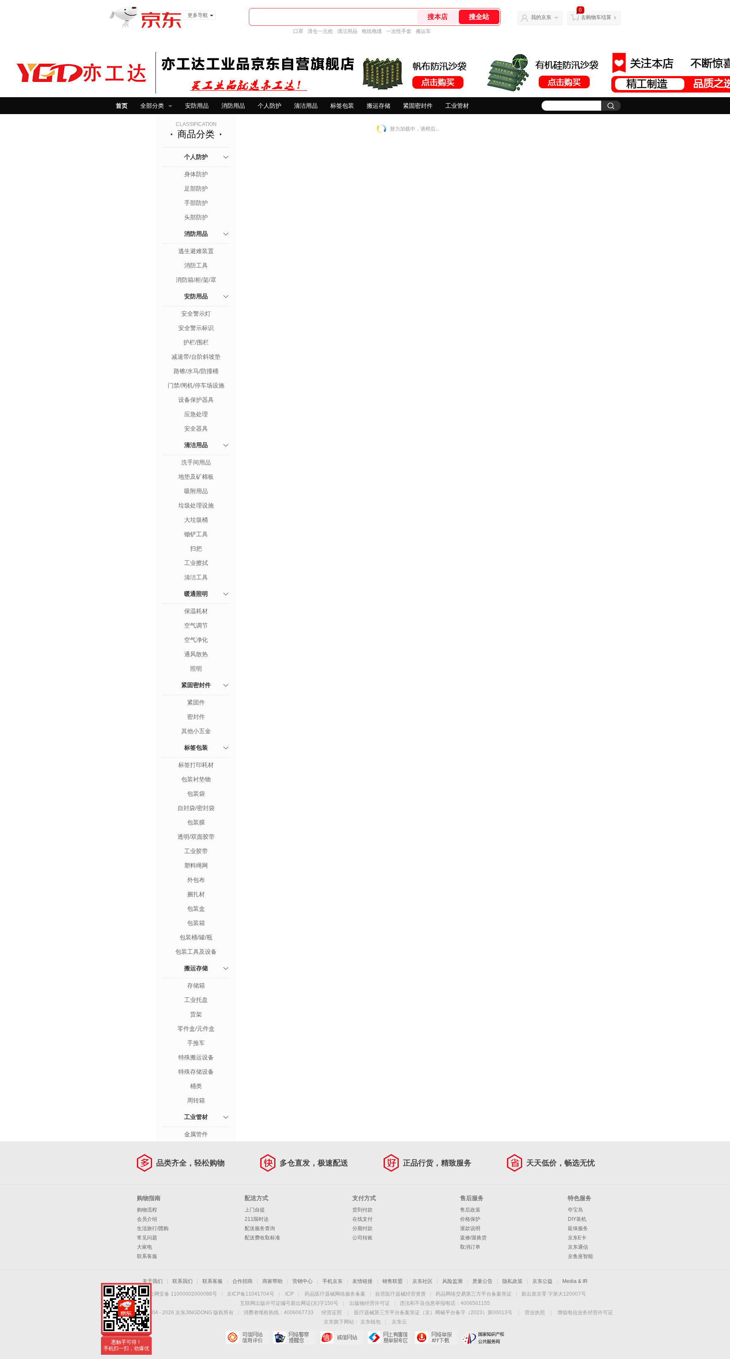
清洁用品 (347, 31)
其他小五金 (196, 731)
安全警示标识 (196, 328)
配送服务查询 (260, 1228)
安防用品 (197, 105)
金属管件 (196, 1134)
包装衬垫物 (196, 779)
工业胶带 (196, 851)
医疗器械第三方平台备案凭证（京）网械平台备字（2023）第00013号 (433, 1312)
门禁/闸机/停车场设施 (196, 385)
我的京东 (541, 17)
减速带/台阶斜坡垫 (196, 356)
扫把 (196, 548)
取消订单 (470, 1247)
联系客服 (147, 1256)
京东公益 (542, 1281)
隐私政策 (512, 1281)
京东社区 (422, 1281)
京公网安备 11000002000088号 (180, 1294)
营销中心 (302, 1281)
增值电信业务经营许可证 (585, 1312)
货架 (196, 1014)
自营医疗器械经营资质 (400, 1294)
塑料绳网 (196, 865)
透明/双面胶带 (196, 836)
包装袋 (196, 793)
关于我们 (152, 1281)
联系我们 (182, 1281)
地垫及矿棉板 (196, 476)
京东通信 (578, 1247)
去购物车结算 (596, 17)
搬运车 (423, 31)
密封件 (196, 716)
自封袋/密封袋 (196, 808)
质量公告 (482, 1281)
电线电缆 (372, 31)
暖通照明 (196, 593)
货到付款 (362, 1210)
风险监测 (452, 1281)
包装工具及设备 (196, 951)
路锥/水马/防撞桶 (196, 371)
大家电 (144, 1247)
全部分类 (152, 105)
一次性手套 (398, 31)
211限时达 (257, 1219)
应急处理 (196, 414)
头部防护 (196, 217)
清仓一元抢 (320, 31)
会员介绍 (147, 1219)
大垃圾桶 (196, 519)
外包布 (196, 879)
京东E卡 (577, 1238)
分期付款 (362, 1228)
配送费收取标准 (262, 1238)
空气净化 (196, 639)
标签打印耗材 (196, 764)
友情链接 (362, 1281)
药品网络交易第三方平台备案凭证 (474, 1294)
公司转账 (362, 1238)
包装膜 (196, 822)
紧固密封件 (418, 105)
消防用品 (233, 105)
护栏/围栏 (196, 342)
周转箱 (196, 1100)
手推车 (196, 1043)
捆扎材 (196, 894)
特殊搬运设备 (196, 1057)
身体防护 (196, 174)
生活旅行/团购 (153, 1228)
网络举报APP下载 (436, 1337)
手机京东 (332, 1281)
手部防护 (196, 202)
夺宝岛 (575, 1210)
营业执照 (535, 1312)
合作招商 (242, 1281)
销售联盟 (392, 1281)
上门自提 (255, 1210)
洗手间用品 (196, 462)
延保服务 (578, 1228)
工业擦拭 (196, 562)
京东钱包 (370, 1322)
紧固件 (196, 702)
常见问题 (147, 1238)
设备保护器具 (196, 399)
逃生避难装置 (196, 251)
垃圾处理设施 (196, 505)
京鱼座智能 (580, 1256)
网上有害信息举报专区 (389, 1337)
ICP (289, 1294)
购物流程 (147, 1210)
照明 (196, 668)
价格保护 (470, 1219)
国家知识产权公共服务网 (483, 1337)
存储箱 (196, 985)
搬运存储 (378, 105)
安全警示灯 (196, 313)
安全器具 (196, 428)
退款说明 (470, 1228)
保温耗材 (196, 611)
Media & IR (575, 1281)
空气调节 (196, 625)
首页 (122, 105)
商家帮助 (272, 1281)
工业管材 (457, 105)
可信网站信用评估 (247, 1337)
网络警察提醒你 (294, 1337)
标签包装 (342, 105)
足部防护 (196, 188)
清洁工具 (196, 577)
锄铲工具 (196, 534)
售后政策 (470, 1210)
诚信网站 (341, 1337)
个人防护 (269, 105)
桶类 (196, 1086)
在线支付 (362, 1219)
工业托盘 (196, 999)
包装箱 (196, 923)
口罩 (298, 31)
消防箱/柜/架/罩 (196, 279)
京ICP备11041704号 (250, 1294)
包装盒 (196, 908)
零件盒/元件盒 (196, 1028)
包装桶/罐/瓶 (196, 937)
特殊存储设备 (196, 1071)
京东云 (399, 1322)
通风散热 (196, 654)
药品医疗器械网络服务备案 (335, 1294)
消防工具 (196, 265)
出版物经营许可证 (369, 1303)
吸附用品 (196, 491)
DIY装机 (577, 1219)
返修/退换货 (473, 1238)
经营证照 (331, 1312)
